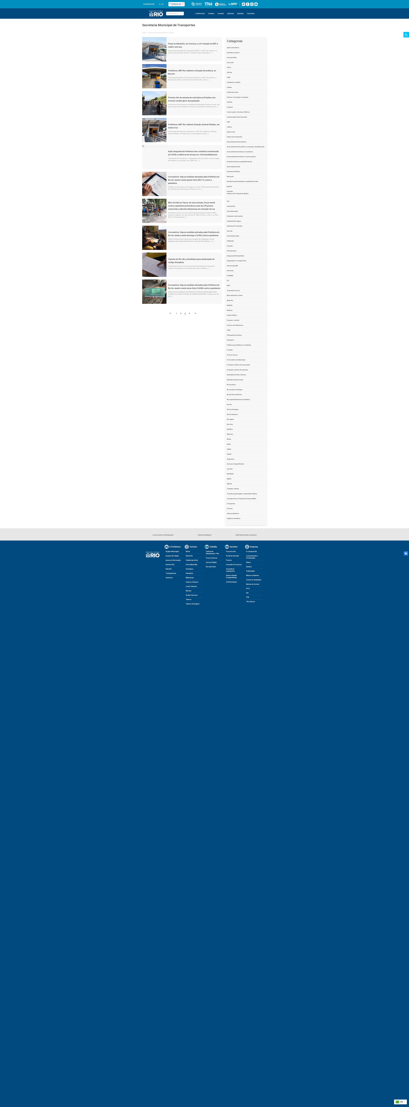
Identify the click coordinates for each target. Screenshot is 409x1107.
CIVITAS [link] (229, 102)
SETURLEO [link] (230, 474)
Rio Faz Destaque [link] (232, 409)
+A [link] (162, 4)
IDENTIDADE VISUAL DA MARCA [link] (246, 535)
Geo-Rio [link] (229, 231)
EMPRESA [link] (240, 13)
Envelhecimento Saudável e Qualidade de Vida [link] (242, 181)
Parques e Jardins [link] (233, 320)
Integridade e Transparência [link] (236, 261)
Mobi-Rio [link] (230, 300)
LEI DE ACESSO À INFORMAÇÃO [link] (163, 535)
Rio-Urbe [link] (230, 424)
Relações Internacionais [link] (235, 380)
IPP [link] (228, 280)
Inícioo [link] (144, 33)
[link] (406, 34)
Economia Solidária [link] (233, 171)
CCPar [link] (229, 67)
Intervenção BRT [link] (232, 266)
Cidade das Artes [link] (232, 92)
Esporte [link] (229, 186)
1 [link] (176, 313)
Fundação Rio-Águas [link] (234, 221)
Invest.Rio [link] (230, 270)
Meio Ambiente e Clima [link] (235, 295)
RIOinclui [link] (230, 434)
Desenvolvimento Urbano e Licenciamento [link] (241, 156)
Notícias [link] (150, 33)
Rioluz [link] (229, 439)
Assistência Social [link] (233, 52)
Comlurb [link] (230, 107)
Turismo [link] (230, 508)
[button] (181, 13)
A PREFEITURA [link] (200, 13)
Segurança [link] (230, 459)
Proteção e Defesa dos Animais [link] (237, 370)
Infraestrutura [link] (231, 251)
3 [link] (185, 313)
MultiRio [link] (229, 305)
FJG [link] (228, 201)
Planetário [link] (230, 340)
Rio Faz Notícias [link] (232, 414)
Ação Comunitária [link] (233, 47)
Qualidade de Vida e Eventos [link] (236, 375)
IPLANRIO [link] (230, 275)
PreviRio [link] (230, 350)
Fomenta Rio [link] (231, 206)
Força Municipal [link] (232, 211)
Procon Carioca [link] (232, 355)
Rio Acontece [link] (231, 384)
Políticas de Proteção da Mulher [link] (238, 193)
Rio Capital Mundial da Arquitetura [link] (238, 399)
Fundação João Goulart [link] (235, 216)
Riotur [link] (229, 444)
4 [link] (189, 313)
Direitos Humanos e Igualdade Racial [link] (239, 161)
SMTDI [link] (229, 479)
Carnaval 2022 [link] (231, 57)
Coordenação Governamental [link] (237, 117)
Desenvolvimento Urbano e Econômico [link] (240, 152)
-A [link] (159, 4)
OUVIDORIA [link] (250, 13)
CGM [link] (228, 77)
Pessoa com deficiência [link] (235, 325)
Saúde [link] (229, 449)
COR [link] (228, 122)
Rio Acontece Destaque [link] (235, 389)
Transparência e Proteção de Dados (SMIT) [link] (241, 498)
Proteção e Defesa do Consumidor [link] (238, 365)
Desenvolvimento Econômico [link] (236, 142)
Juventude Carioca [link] (233, 290)
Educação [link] (230, 176)
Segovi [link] (229, 454)
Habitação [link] (230, 241)
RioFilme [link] (230, 429)
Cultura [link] (229, 127)
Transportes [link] (231, 503)
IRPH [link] (228, 285)
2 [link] (180, 313)
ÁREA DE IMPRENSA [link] (204, 535)
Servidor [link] (230, 469)
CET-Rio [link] (229, 72)
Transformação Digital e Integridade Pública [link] (242, 494)
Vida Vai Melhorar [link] (233, 513)
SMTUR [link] (229, 484)
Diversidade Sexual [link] (233, 166)
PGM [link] (228, 330)
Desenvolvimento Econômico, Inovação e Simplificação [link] (245, 147)
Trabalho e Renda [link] (233, 489)
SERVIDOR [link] (230, 13)
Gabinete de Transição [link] (234, 226)
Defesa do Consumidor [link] (234, 137)
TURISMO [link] (211, 13)
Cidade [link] (229, 87)
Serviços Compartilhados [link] (235, 464)
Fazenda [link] (230, 191)
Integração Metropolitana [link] (235, 256)
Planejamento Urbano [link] (234, 335)
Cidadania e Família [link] (233, 82)
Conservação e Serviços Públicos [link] (238, 112)
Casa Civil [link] (230, 62)
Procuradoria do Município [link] (236, 360)
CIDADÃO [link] (221, 13)
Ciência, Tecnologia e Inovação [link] (237, 97)
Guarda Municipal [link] (233, 236)
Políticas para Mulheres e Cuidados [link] (239, 345)
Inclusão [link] (230, 246)
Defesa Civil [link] (231, 132)
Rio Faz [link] (229, 404)
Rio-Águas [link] (230, 419)
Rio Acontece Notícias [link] (234, 394)
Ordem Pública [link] (232, 315)
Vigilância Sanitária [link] (233, 518)
